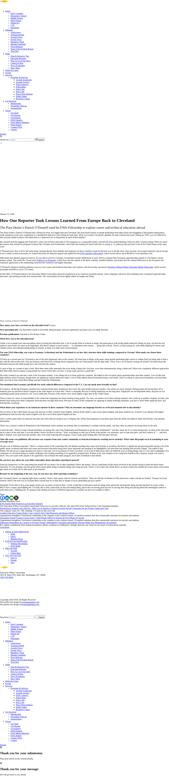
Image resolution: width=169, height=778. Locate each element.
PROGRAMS (11, 548)
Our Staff (14, 113)
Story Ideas (15, 68)
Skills (7, 54)
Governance (16, 118)
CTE (13, 25)
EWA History (16, 125)
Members (9, 30)
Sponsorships (16, 108)
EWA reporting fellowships (91, 253)
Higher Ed (15, 23)
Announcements (17, 35)
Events (8, 73)
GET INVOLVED (13, 555)
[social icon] (2, 582)
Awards (14, 551)
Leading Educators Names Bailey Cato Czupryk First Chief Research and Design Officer (37, 513)
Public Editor (21, 96)
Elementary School (18, 16)
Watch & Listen (11, 70)
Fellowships (21, 87)
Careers (14, 129)
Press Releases (17, 47)
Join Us (14, 558)
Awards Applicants (24, 80)
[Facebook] (2, 498)
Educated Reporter (18, 58)
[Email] (11, 498)
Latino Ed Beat (17, 63)
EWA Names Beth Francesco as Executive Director (21, 504)
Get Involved (10, 101)
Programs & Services (19, 77)
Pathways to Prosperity (46, 260)
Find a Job (20, 89)
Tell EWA (15, 51)
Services (8, 75)
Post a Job (20, 92)
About (8, 111)
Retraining (15, 28)
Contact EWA (16, 127)
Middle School (17, 18)
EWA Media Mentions (20, 122)
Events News (16, 39)
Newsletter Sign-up (19, 106)
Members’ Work (17, 42)
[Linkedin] (7, 498)
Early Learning (17, 13)
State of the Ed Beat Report (22, 49)
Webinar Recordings (19, 544)
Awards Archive (22, 82)
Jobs (12, 562)
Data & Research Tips (20, 56)
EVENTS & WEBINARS (16, 541)
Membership (16, 103)
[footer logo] (12, 570)
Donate (3, 134)
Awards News (16, 37)
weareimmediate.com (30, 602)
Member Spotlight (18, 44)
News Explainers (18, 65)
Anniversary (16, 32)
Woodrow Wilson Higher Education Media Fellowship (130, 267)
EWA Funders (16, 120)
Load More (4, 527)
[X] (16, 498)
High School (16, 20)
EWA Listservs (22, 84)
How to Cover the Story (21, 61)
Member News (17, 539)
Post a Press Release (24, 94)
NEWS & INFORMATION (17, 532)
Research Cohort (23, 99)
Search (41, 140)
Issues (7, 11)
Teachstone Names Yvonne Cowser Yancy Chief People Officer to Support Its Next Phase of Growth (42, 518)
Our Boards (15, 115)
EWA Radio (16, 546)
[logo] (12, 7)
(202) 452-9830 (6, 577)
